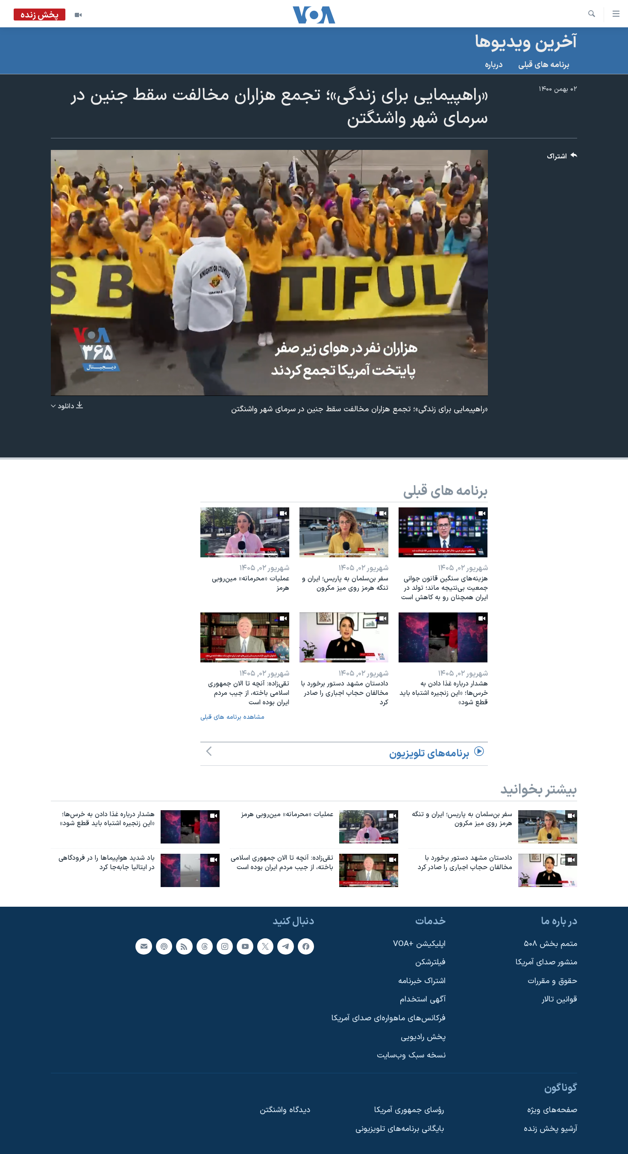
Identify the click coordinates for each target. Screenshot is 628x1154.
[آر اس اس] (184, 946)
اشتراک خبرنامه (422, 981)
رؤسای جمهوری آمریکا (409, 1110)
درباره (494, 65)
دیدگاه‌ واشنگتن (285, 1110)
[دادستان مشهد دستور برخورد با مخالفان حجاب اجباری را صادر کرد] (343, 637)
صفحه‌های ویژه (552, 1110)
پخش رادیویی (423, 1037)
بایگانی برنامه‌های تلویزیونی (399, 1129)
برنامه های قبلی (543, 65)
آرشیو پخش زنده (550, 1129)
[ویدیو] (78, 15)
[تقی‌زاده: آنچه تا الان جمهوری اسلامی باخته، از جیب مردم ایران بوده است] (244, 637)
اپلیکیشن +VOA (419, 944)
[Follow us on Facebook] (306, 946)
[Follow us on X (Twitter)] (265, 946)
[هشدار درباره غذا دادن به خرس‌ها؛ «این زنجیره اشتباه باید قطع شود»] (443, 637)
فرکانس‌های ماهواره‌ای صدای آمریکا (389, 1018)
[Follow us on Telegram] (285, 946)
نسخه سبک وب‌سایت (411, 1055)
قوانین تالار (559, 999)
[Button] (562, 158)
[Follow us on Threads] (205, 946)
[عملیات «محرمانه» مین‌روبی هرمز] (244, 532)
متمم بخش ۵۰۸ (550, 944)
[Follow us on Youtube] (245, 946)
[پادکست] (164, 946)
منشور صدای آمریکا (546, 962)
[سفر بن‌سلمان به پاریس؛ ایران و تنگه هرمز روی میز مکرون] (343, 532)
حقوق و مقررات (552, 981)
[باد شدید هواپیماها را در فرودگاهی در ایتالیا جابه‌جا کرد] (190, 870)
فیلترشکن (430, 962)
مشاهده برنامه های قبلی (232, 717)
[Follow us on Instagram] (225, 946)
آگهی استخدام (423, 999)
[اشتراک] (143, 946)
